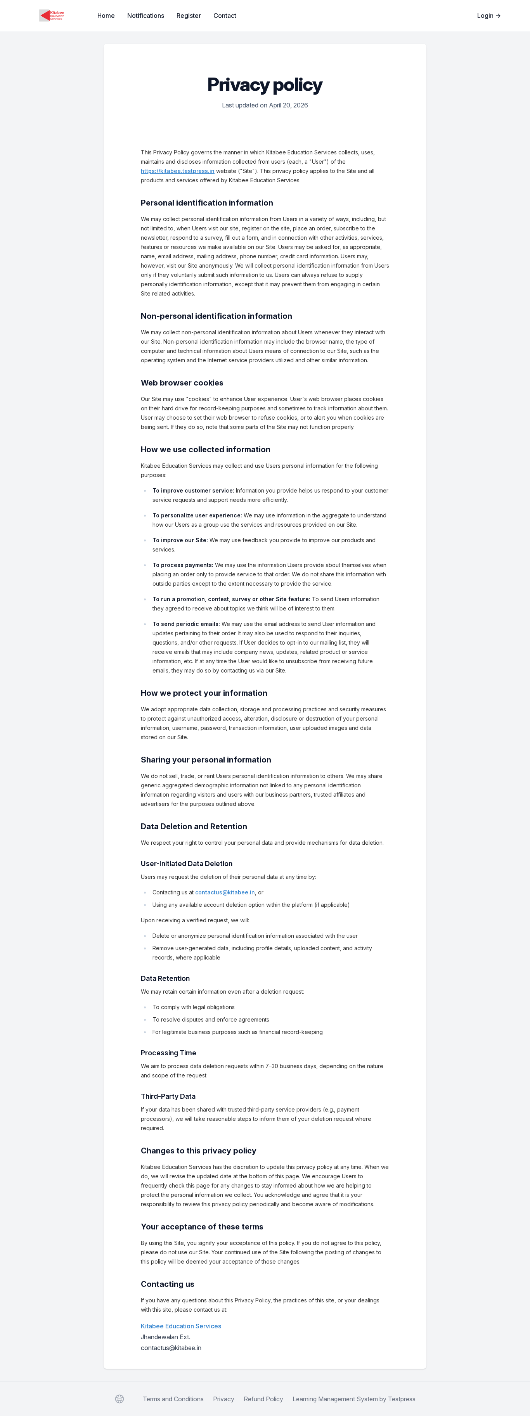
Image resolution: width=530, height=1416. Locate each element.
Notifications (145, 15)
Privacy (223, 1399)
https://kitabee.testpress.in (178, 171)
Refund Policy (263, 1399)
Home (106, 15)
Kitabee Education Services (181, 1326)
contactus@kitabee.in (225, 892)
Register (189, 15)
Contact (224, 15)
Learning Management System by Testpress (354, 1399)
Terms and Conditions (173, 1399)
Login (489, 15)
